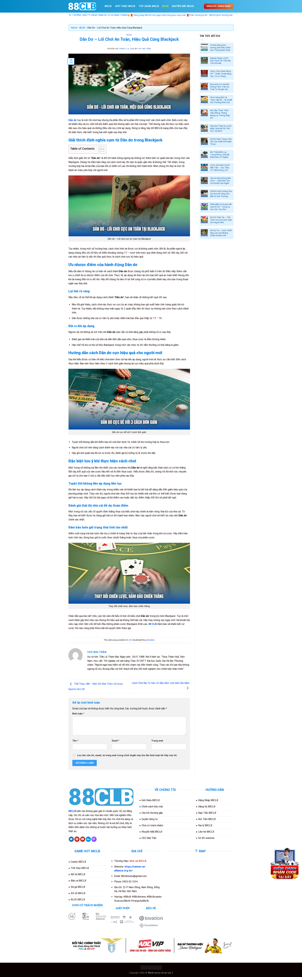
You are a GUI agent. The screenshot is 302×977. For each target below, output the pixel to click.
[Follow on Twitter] (71, 839)
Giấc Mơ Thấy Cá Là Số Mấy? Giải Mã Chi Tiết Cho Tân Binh (220, 128)
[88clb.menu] (84, 6)
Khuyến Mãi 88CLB (183, 6)
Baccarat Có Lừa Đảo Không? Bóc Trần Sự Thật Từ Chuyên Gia (219, 86)
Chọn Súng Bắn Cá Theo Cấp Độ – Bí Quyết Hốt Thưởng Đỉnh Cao (221, 100)
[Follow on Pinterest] (77, 839)
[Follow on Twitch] (94, 839)
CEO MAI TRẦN (144, 49)
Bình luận (78, 713)
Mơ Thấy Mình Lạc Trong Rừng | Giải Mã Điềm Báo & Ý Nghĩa (219, 154)
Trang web (157, 740)
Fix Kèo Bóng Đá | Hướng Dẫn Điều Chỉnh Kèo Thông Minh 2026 (220, 47)
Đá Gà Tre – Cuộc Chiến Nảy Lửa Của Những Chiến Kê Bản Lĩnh (221, 233)
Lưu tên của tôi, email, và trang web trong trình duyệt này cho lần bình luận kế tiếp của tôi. (127, 755)
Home (74, 27)
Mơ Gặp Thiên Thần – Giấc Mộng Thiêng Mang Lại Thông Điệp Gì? (220, 114)
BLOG (165, 6)
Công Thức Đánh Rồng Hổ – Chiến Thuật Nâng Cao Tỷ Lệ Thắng (220, 73)
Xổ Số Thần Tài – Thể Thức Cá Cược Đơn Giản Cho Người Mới (221, 220)
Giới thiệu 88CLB (125, 6)
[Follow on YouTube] (82, 839)
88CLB (108, 6)
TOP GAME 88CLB (149, 6)
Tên (75, 740)
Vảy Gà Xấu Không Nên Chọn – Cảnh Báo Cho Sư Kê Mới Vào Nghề (220, 180)
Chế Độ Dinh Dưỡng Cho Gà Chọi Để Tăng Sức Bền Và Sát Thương (221, 193)
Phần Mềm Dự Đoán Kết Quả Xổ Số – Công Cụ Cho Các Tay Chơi (221, 207)
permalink (149, 640)
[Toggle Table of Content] (99, 149)
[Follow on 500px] (88, 839)
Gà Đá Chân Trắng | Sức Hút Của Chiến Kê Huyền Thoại (221, 141)
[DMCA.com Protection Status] (151, 967)
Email (115, 740)
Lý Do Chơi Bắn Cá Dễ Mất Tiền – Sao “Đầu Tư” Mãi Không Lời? (219, 167)
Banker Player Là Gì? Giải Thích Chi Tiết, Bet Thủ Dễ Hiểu (220, 60)
